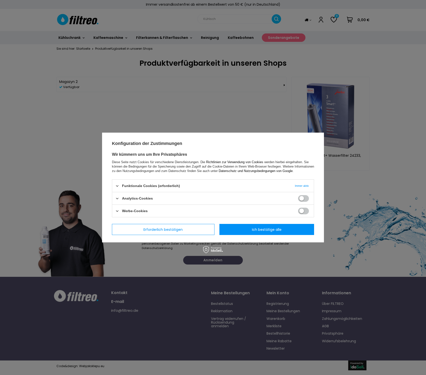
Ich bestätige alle (267, 229)
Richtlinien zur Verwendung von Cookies (234, 162)
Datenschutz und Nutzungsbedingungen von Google (256, 171)
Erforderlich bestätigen (163, 229)
